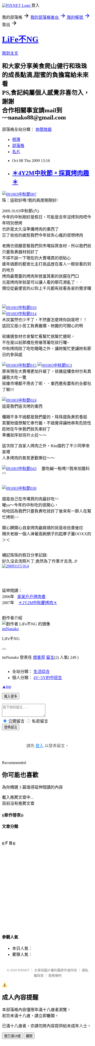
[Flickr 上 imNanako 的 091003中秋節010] (19, 307)
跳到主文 (10, 53)
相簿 (16, 139)
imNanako (10, 629)
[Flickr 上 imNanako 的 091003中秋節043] (19, 468)
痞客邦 (39, 657)
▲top (6, 686)
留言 (50, 657)
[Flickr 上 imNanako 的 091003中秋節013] (54, 365)
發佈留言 (10, 727)
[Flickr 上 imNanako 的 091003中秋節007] (19, 194)
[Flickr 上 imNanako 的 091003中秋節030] (19, 488)
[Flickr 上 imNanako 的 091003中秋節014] (19, 314)
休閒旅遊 (43, 129)
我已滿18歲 (12, 1036)
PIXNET (23, 970)
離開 (29, 1036)
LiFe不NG (20, 39)
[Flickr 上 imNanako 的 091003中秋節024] (19, 400)
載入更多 (10, 696)
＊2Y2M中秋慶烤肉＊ (37, 603)
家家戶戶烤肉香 (31, 596)
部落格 (18, 145)
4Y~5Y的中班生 (47, 677)
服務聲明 (55, 975)
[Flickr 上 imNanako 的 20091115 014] (15, 566)
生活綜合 (41, 671)
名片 (16, 152)
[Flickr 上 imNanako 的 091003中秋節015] (19, 365)
